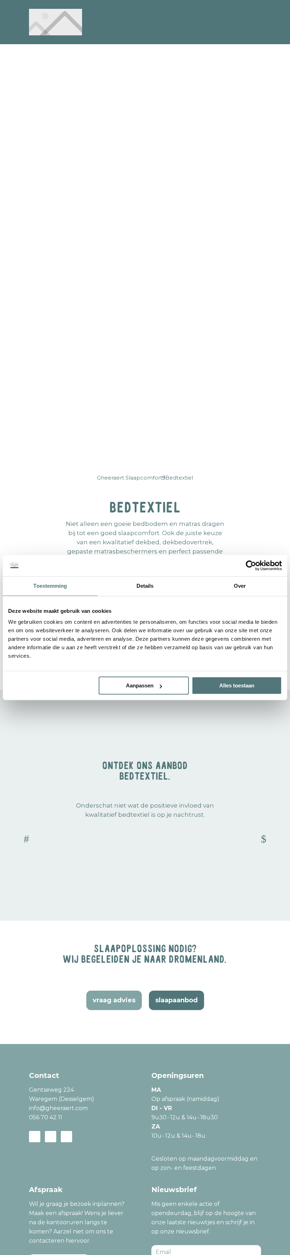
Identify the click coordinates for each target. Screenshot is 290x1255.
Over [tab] (240, 586)
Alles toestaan (236, 685)
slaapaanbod (176, 1000)
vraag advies (114, 1000)
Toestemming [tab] (50, 586)
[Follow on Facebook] (34, 1136)
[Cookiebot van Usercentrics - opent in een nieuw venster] (251, 565)
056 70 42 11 (45, 1117)
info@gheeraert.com (58, 1108)
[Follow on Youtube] (66, 1136)
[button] (26, 839)
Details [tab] (145, 586)
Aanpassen (139, 685)
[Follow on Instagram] (50, 1136)
